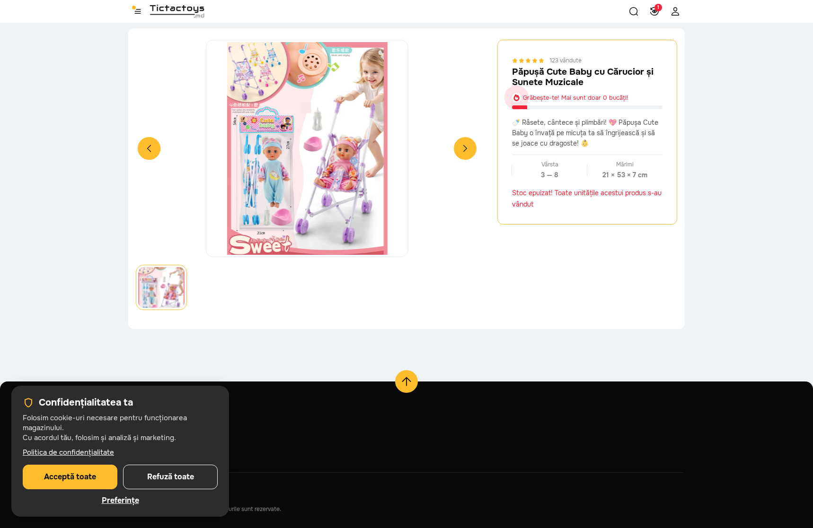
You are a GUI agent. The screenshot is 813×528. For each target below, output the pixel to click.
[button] (633, 11)
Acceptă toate (70, 477)
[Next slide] (465, 148)
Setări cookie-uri (153, 456)
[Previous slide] (149, 148)
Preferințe (120, 500)
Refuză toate (170, 477)
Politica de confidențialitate (68, 452)
